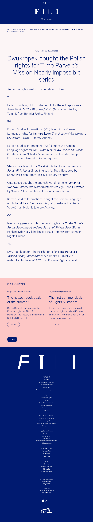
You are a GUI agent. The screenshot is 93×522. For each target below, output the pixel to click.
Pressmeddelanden (46, 384)
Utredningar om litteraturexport (47, 423)
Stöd (46, 395)
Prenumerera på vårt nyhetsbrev (46, 389)
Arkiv (12, 339)
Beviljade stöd (46, 407)
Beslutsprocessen (46, 405)
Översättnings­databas (46, 418)
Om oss (46, 464)
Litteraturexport (46, 415)
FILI (46, 461)
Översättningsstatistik (46, 420)
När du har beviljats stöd (46, 402)
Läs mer (15, 325)
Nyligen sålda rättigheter (43, 51)
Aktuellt (46, 377)
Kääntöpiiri (46, 433)
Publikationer (46, 448)
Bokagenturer (46, 426)
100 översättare (46, 443)
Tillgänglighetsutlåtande (46, 490)
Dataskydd (46, 488)
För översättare (46, 431)
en (48, 19)
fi (44, 19)
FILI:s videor (46, 456)
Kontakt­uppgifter (46, 466)
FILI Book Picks (46, 451)
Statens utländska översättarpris (46, 440)
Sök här (46, 400)
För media (46, 469)
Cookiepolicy (46, 492)
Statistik (46, 410)
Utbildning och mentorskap (46, 437)
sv (51, 19)
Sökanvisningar (46, 397)
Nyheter (46, 379)
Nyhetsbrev (46, 387)
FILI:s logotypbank (46, 471)
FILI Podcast (46, 453)
